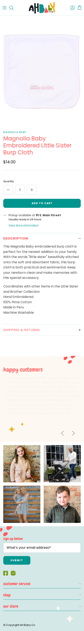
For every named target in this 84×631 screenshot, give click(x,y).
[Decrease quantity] (8, 190)
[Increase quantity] (32, 190)
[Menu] (4, 7)
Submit (16, 560)
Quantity (8, 181)
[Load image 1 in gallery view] (42, 72)
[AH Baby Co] (42, 8)
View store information (24, 225)
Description (15, 238)
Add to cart (42, 203)
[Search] (13, 7)
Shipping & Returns (21, 330)
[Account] (70, 7)
